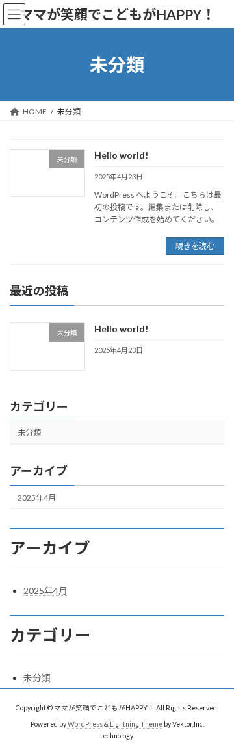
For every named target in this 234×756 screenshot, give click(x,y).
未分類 (29, 433)
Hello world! (121, 155)
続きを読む (195, 246)
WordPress (85, 724)
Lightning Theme (136, 724)
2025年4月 (37, 497)
